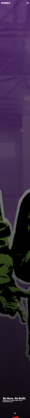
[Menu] (27, 3)
